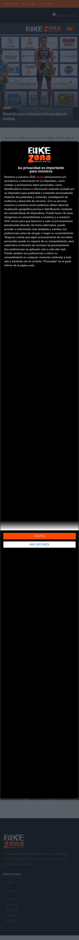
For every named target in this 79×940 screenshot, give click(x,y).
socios (40, 177)
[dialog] (39, 470)
